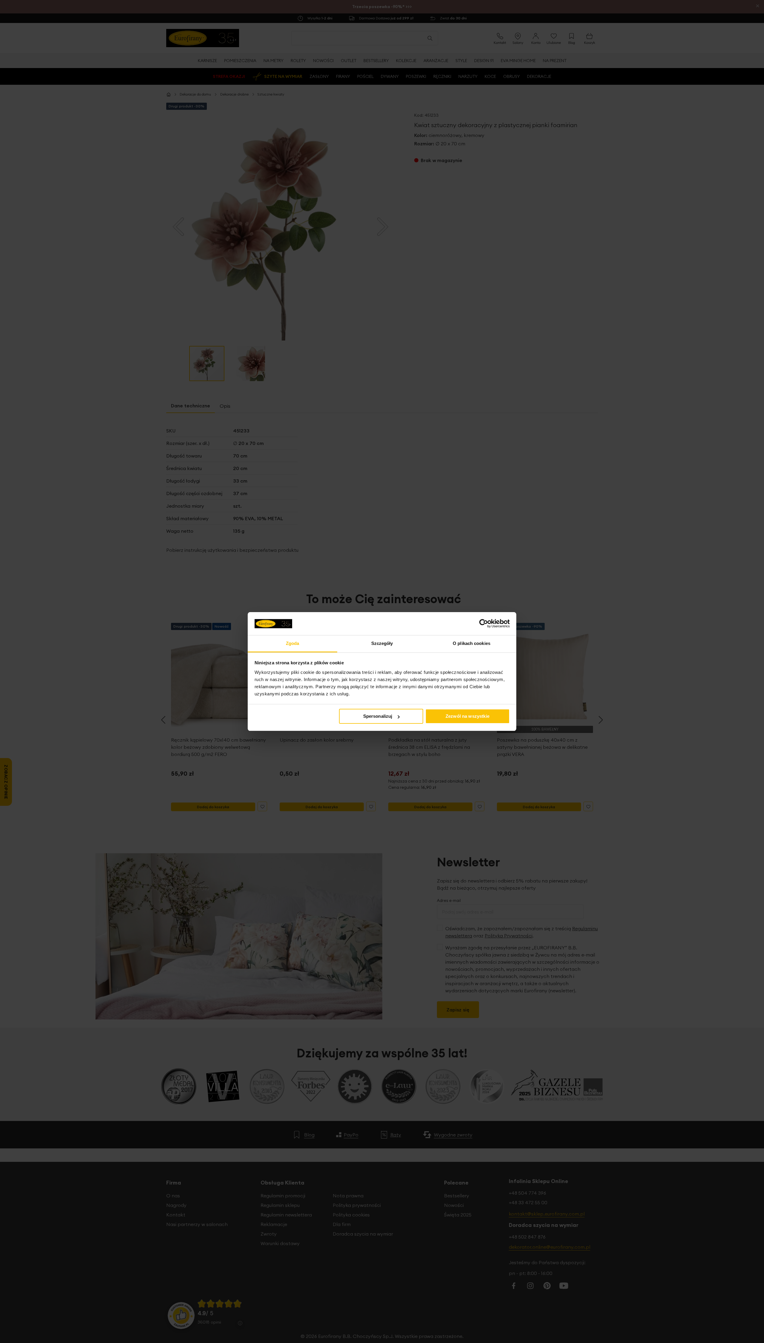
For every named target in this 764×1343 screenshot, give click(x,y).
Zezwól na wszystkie (467, 716)
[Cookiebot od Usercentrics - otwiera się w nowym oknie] (484, 623)
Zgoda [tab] (292, 643)
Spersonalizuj (377, 716)
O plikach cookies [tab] (471, 643)
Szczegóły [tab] (382, 643)
